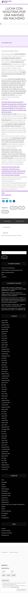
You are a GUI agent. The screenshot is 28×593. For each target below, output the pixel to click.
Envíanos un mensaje (13, 552)
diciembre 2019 (5, 427)
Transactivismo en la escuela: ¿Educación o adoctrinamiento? (13, 295)
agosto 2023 (4, 331)
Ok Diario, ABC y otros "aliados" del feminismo (13, 504)
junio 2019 (3, 433)
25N (2, 274)
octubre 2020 (4, 405)
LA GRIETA (3, 277)
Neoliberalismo (5, 502)
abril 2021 (3, 391)
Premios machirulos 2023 (7, 272)
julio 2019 (3, 431)
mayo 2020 (4, 416)
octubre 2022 (4, 353)
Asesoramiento (4, 552)
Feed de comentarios (6, 533)
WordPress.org (5, 535)
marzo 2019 (4, 440)
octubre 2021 (4, 378)
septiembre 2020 (5, 407)
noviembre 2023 (5, 327)
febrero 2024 (4, 322)
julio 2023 (3, 333)
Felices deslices (5, 489)
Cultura (3, 484)
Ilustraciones (4, 497)
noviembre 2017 (5, 467)
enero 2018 (4, 462)
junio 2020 (4, 413)
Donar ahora (5, 580)
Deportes (3, 486)
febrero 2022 (4, 369)
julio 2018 (3, 458)
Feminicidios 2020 (5, 493)
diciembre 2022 (5, 349)
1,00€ (3, 575)
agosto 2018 (4, 456)
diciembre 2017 (5, 465)
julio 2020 (3, 411)
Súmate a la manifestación (8, 268)
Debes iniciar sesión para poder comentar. (11, 235)
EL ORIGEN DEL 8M (20, 309)
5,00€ (8, 575)
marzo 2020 (4, 420)
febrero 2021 (4, 396)
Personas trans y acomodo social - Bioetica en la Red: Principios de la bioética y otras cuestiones (13, 298)
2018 (2, 480)
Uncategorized (5, 517)
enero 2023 (4, 347)
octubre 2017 (4, 469)
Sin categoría (4, 513)
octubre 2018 (4, 451)
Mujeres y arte (4, 500)
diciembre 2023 (5, 325)
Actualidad (13, 207)
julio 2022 (3, 358)
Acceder (3, 528)
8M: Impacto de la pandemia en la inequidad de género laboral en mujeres (13, 309)
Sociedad (5, 211)
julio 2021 (3, 385)
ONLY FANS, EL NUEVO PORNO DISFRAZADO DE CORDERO (13, 289)
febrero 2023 (4, 345)
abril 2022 (3, 365)
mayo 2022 (4, 362)
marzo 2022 (4, 367)
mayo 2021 (4, 389)
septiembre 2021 (5, 380)
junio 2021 (3, 387)
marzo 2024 (4, 320)
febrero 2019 (4, 442)
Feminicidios (4, 491)
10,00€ (13, 575)
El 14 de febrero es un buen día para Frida (11, 270)
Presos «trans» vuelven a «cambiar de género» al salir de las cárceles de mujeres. (13, 301)
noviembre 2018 (5, 449)
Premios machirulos (6, 511)
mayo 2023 (4, 338)
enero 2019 (4, 445)
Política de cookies (15, 587)
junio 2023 (4, 336)
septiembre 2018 (5, 453)
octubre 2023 (4, 329)
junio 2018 (3, 460)
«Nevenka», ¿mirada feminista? (13, 306)
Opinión (21, 207)
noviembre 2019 (5, 429)
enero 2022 (4, 371)
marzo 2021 (4, 393)
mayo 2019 (4, 436)
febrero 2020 (4, 422)
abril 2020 (3, 418)
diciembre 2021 (5, 373)
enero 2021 (4, 398)
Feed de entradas (5, 530)
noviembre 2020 (5, 402)
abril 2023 (3, 340)
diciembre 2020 (5, 400)
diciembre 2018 (5, 447)
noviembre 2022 (5, 351)
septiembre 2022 (5, 356)
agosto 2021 (4, 382)
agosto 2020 (4, 409)
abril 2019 (3, 438)
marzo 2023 (4, 342)
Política (3, 509)
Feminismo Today (5, 495)
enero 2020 (4, 425)
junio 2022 (4, 360)
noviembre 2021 (5, 376)
